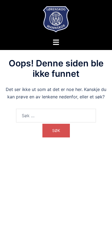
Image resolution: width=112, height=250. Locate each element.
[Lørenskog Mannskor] (56, 18)
